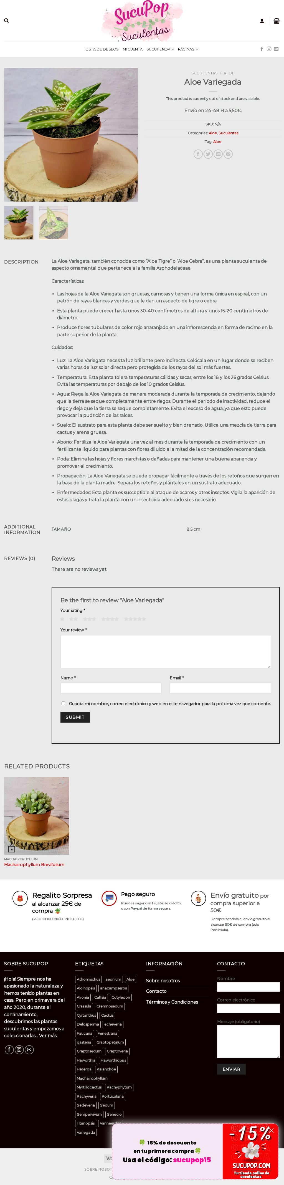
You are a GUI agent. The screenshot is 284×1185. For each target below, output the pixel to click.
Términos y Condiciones (172, 1002)
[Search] (6, 20)
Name (68, 677)
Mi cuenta (133, 49)
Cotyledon (120, 997)
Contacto (156, 991)
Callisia (100, 997)
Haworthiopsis (113, 1060)
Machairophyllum (92, 1078)
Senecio (114, 1114)
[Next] (128, 134)
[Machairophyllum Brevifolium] (36, 815)
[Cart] (276, 21)
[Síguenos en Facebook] (262, 49)
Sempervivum (89, 1114)
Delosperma (88, 1024)
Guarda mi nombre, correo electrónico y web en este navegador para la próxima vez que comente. (170, 703)
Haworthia (86, 1060)
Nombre (226, 978)
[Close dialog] (271, 1130)
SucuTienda (158, 49)
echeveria (113, 1024)
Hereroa (84, 1069)
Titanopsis (86, 1123)
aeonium (113, 979)
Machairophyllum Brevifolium (34, 864)
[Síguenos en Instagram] (269, 49)
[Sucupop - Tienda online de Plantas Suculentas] (142, 21)
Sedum (106, 1105)
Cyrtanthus (86, 1015)
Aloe (229, 73)
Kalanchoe (106, 1069)
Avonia (83, 997)
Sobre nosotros (163, 980)
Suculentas (204, 73)
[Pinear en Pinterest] (228, 154)
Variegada (86, 1132)
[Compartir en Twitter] (208, 154)
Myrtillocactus (89, 1087)
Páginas (186, 49)
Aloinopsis (86, 988)
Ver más (48, 1035)
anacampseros (113, 988)
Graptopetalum (110, 1042)
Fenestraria (107, 1033)
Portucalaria (113, 1096)
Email (177, 677)
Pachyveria (87, 1096)
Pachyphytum (119, 1087)
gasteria (84, 1042)
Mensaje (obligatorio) (238, 1021)
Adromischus (88, 979)
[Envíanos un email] (276, 49)
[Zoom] (11, 194)
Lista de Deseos (102, 49)
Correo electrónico (236, 999)
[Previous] (14, 134)
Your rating (72, 610)
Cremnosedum (110, 1006)
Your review (73, 629)
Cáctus (107, 1015)
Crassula (84, 1006)
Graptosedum (89, 1051)
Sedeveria (86, 1105)
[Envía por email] (218, 154)
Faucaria (84, 1033)
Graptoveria (117, 1051)
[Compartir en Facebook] (198, 154)
